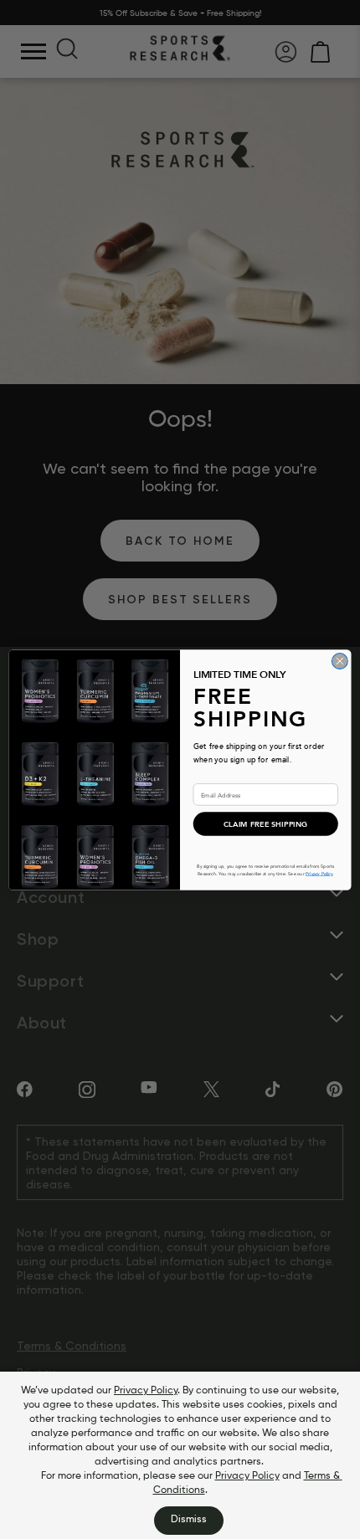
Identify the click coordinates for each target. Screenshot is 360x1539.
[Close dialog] (339, 661)
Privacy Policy (145, 1391)
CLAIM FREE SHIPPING (266, 824)
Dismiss (189, 1520)
